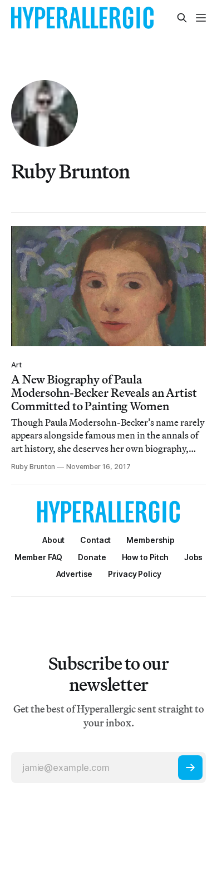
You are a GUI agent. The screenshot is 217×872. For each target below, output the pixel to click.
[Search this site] (182, 18)
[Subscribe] (190, 767)
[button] (150, 540)
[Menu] (201, 18)
